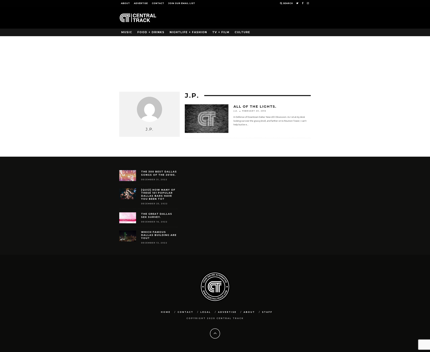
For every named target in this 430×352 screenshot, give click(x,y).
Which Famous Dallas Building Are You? (159, 235)
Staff (267, 312)
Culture (242, 32)
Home (165, 312)
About (125, 3)
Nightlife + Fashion (188, 32)
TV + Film (220, 32)
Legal (205, 312)
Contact (158, 3)
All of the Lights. (254, 106)
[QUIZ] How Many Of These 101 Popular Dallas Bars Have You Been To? (158, 194)
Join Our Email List (181, 3)
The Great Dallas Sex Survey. (156, 215)
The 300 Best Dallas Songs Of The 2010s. (159, 173)
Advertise (141, 3)
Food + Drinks (150, 32)
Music (126, 32)
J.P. (235, 111)
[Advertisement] (215, 61)
